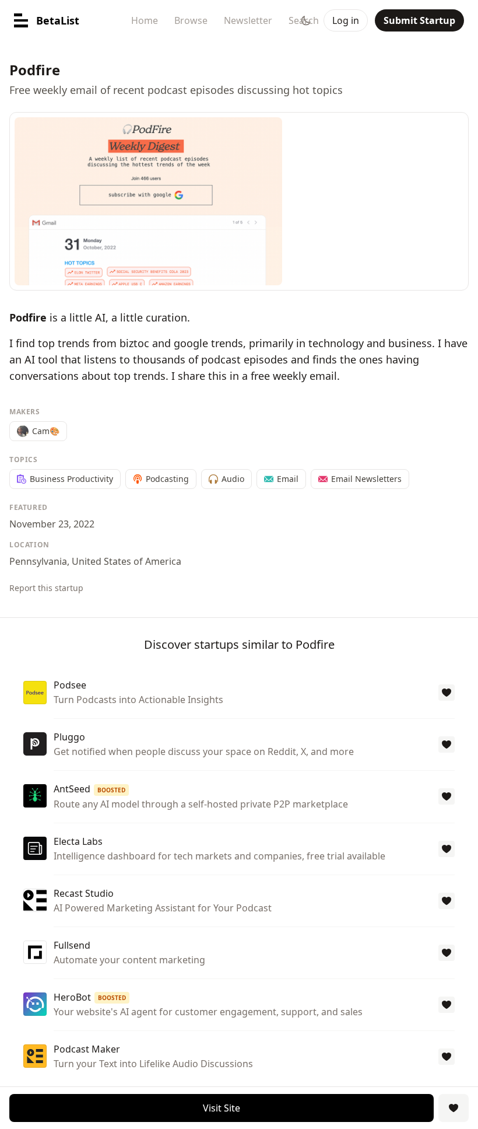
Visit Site (221, 1108)
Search (304, 20)
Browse (191, 20)
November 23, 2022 (51, 524)
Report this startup (46, 587)
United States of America (126, 561)
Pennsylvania (38, 561)
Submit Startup (419, 20)
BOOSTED (111, 790)
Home (144, 20)
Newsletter (248, 20)
